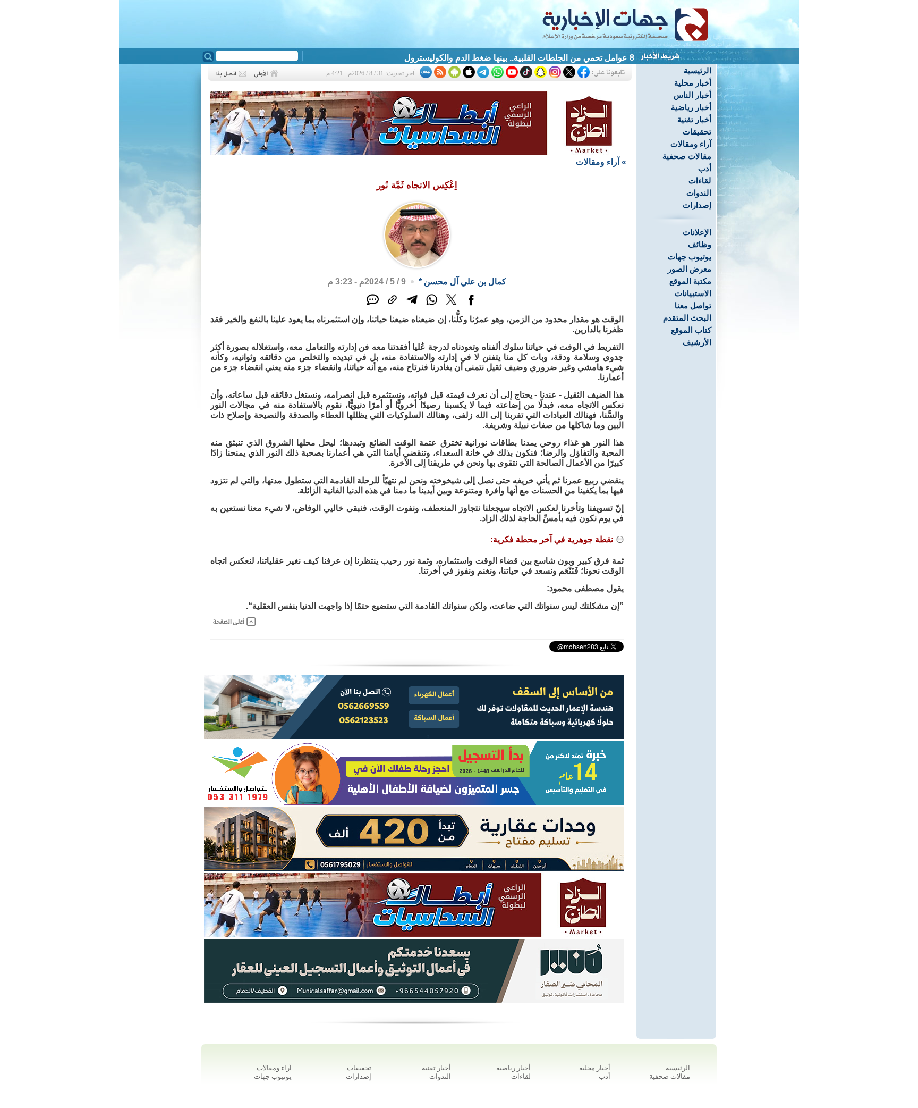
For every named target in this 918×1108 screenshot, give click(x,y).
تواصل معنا (693, 305)
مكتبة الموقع (690, 281)
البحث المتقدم (687, 317)
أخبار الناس (692, 94)
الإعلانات (697, 232)
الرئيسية (697, 70)
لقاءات (699, 180)
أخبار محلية (692, 82)
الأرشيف (697, 342)
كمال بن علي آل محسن (465, 281)
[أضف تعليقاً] (372, 305)
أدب (704, 168)
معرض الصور (689, 268)
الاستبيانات (693, 293)
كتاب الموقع (691, 329)
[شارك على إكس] (451, 305)
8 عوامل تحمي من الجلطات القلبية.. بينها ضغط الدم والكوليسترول (519, 57)
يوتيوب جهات (689, 256)
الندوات (698, 192)
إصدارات (697, 204)
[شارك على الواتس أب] (431, 305)
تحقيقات (697, 131)
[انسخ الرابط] (392, 305)
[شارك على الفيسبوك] (471, 305)
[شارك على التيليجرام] (412, 305)
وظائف (699, 244)
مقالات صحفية (686, 156)
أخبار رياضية (691, 107)
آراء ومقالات (690, 143)
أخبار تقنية (694, 119)
